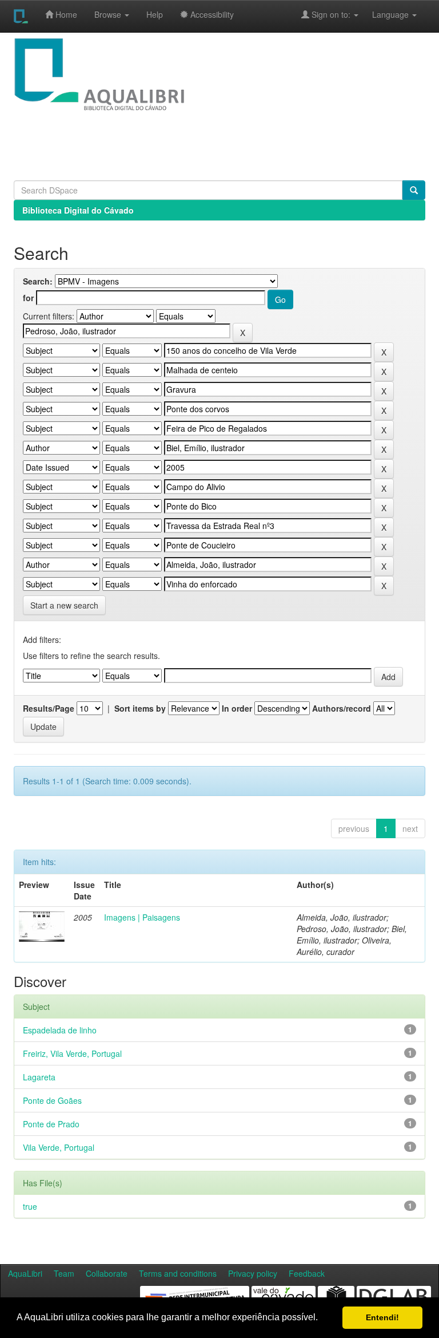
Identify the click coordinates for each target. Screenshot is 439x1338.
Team (64, 1273)
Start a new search (64, 605)
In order (237, 708)
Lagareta (39, 1077)
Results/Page (48, 708)
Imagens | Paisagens (142, 917)
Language (384, 14)
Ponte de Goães (52, 1100)
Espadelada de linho (60, 1030)
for (28, 297)
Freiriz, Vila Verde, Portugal (72, 1053)
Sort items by (140, 708)
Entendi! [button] (382, 1317)
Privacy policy (252, 1273)
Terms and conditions (178, 1273)
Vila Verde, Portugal (58, 1147)
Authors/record (341, 708)
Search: (38, 281)
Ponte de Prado (51, 1124)
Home (65, 14)
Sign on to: (331, 14)
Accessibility (211, 14)
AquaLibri (25, 1273)
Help (154, 14)
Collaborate (106, 1273)
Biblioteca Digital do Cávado (78, 210)
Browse (108, 14)
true (30, 1206)
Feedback (307, 1273)
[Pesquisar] (413, 190)
